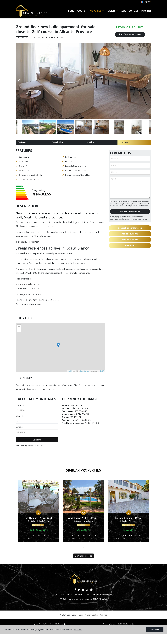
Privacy (88, 615)
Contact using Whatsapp (130, 228)
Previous (19, 81)
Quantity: (20, 405)
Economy (123, 142)
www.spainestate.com (28, 284)
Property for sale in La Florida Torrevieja (118, 624)
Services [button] (111, 11)
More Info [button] (78, 629)
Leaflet (70, 371)
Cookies (95, 615)
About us (82, 11)
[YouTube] (83, 589)
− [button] (19, 329)
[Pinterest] (91, 589)
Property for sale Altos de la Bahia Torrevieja (49, 624)
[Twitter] (79, 589)
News (123, 11)
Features (22, 142)
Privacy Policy (131, 204)
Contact (133, 11)
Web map (103, 615)
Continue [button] (155, 630)
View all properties (83, 555)
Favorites (146, 11)
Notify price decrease (130, 34)
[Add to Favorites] (38, 512)
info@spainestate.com (105, 594)
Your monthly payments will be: (30, 445)
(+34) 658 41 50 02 (64, 594)
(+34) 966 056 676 (82, 594)
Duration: (20, 427)
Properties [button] (95, 11)
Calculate (37, 439)
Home (71, 11)
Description (57, 142)
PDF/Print (130, 245)
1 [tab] (83, 547)
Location (90, 142)
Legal (81, 615)
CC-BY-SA (101, 371)
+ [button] (19, 326)
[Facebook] (75, 589)
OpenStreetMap (84, 371)
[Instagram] (87, 589)
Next (148, 81)
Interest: (20, 416)
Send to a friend (130, 239)
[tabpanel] (38, 512)
